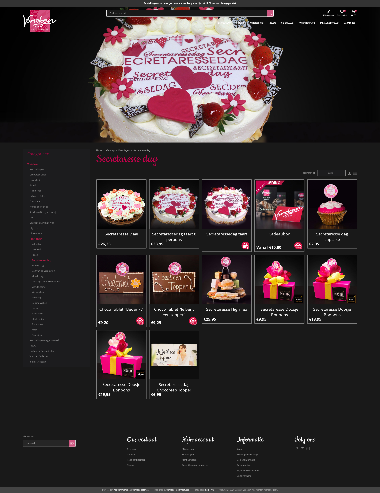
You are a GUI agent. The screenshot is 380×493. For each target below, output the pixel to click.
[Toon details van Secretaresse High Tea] (226, 279)
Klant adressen (189, 460)
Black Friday (38, 318)
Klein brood (35, 190)
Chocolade (35, 201)
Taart (32, 217)
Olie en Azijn (36, 233)
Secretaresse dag (41, 260)
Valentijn (36, 244)
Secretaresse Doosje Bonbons (279, 311)
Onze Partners (244, 476)
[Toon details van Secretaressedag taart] (226, 204)
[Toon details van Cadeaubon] (279, 204)
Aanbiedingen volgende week (45, 340)
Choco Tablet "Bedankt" (121, 309)
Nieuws (130, 465)
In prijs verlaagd (38, 361)
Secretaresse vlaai (121, 234)
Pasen (35, 254)
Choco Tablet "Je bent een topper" (174, 311)
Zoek (239, 449)
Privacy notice (244, 465)
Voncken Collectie (39, 356)
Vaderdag (36, 297)
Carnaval (36, 249)
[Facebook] (296, 448)
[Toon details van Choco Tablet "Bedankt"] (121, 279)
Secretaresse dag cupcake (332, 236)
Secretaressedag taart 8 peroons (174, 236)
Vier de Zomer (39, 286)
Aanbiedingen (37, 169)
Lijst (355, 173)
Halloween (37, 313)
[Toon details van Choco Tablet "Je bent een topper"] (174, 279)
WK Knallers (38, 292)
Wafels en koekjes (39, 206)
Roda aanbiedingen (136, 460)
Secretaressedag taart (226, 234)
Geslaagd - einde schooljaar (46, 281)
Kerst (34, 329)
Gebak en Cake (37, 195)
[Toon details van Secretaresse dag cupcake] (332, 204)
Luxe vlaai (35, 179)
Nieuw (33, 345)
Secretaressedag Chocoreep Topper (174, 387)
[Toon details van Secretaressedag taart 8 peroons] (174, 204)
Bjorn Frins (209, 490)
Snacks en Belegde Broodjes (44, 212)
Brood (33, 185)
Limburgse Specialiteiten (42, 350)
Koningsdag (38, 265)
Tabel (349, 173)
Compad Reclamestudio (177, 490)
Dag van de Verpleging (43, 270)
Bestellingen (188, 454)
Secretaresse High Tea (226, 309)
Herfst (35, 308)
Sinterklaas (37, 324)
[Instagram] (308, 448)
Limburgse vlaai (38, 174)
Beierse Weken (39, 302)
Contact (131, 454)
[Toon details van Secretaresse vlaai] (121, 204)
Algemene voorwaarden (248, 470)
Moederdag (37, 276)
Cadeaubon (279, 234)
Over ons (131, 449)
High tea (34, 228)
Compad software (140, 490)
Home (99, 150)
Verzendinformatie (246, 460)
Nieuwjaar (37, 334)
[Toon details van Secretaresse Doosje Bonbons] (279, 279)
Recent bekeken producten (195, 465)
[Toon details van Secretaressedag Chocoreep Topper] (174, 354)
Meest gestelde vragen (248, 454)
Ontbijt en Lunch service (42, 222)
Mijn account (328, 15)
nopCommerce (121, 490)
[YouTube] (302, 448)
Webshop (32, 163)
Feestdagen (36, 238)
